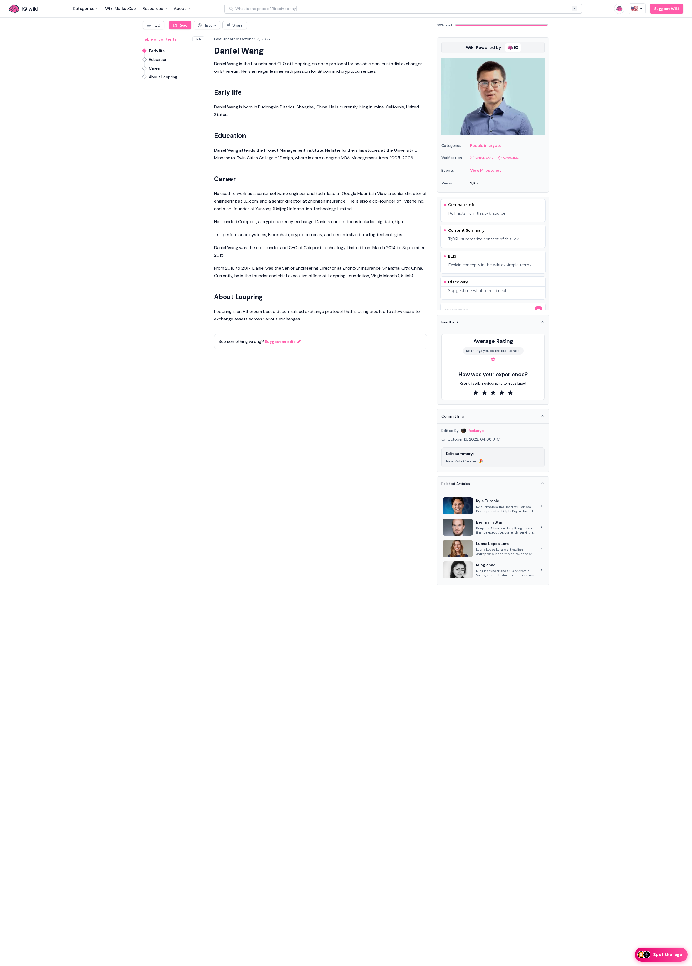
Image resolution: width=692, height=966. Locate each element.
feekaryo (476, 430)
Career (155, 68)
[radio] (476, 392)
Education (158, 59)
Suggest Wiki (666, 8)
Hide (198, 39)
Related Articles (455, 483)
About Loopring (163, 76)
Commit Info (452, 416)
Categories (83, 8)
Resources (152, 8)
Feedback (450, 322)
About (180, 8)
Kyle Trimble (487, 500)
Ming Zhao (485, 565)
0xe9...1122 (511, 158)
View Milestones (485, 170)
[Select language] (637, 8)
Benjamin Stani (490, 522)
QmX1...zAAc (484, 158)
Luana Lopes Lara (492, 543)
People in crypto (485, 145)
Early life (157, 50)
